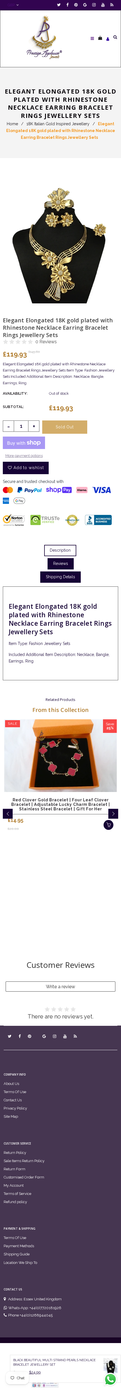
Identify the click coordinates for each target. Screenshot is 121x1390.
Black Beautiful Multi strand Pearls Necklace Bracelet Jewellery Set (54, 1362)
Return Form (14, 1169)
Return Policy (15, 1153)
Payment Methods (19, 1246)
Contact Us (13, 1100)
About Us (11, 1084)
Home (12, 124)
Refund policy (15, 1202)
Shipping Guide (17, 1254)
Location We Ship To (20, 1263)
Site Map (11, 1116)
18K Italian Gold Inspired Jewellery (57, 124)
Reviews (60, 563)
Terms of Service (17, 1194)
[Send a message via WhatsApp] (110, 1379)
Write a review (60, 986)
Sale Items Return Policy (24, 1161)
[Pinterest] (77, 5)
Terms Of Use (15, 1092)
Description (60, 550)
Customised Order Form (24, 1177)
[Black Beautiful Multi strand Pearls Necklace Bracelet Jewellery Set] (111, 1369)
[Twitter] (60, 5)
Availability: (15, 393)
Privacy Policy (15, 1108)
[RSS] (111, 5)
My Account (14, 1185)
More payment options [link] (24, 456)
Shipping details (60, 577)
